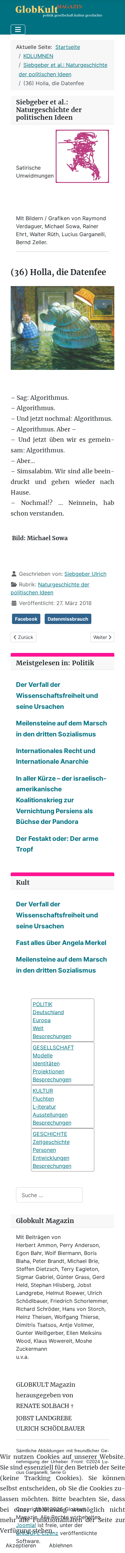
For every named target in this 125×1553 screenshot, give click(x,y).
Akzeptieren (21, 1545)
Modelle (43, 1055)
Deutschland (48, 1012)
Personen (44, 1150)
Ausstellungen (50, 1114)
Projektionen (48, 1071)
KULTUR (43, 1090)
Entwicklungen (51, 1158)
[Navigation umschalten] (18, 30)
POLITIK (42, 1004)
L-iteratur (44, 1106)
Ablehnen (60, 1545)
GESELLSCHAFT (53, 1047)
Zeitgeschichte (51, 1142)
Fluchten (43, 1098)
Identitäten (46, 1063)
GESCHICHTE (50, 1134)
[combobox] (49, 1194)
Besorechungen (52, 1036)
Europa (42, 1020)
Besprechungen (52, 1079)
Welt (38, 1028)
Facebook (26, 619)
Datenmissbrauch (68, 619)
